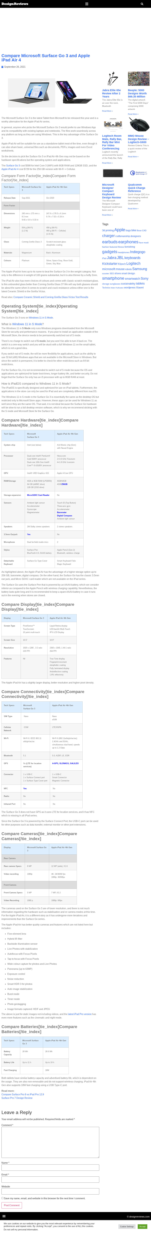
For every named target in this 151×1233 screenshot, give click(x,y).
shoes (118, 273)
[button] (86, 3)
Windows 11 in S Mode (41, 317)
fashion (105, 247)
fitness (121, 247)
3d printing (108, 230)
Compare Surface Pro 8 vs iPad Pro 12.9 (22, 1094)
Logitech (133, 263)
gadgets (109, 251)
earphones (128, 241)
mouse (120, 269)
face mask (144, 243)
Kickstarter (109, 263)
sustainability (128, 283)
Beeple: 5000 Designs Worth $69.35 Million (137, 93)
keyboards (132, 258)
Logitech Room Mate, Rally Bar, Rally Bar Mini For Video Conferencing (112, 142)
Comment (7, 1125)
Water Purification (117, 288)
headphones (123, 252)
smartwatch (132, 278)
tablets (140, 283)
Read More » (107, 111)
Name (5, 1163)
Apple (119, 229)
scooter (105, 273)
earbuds (110, 241)
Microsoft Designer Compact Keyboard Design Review (111, 191)
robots (128, 269)
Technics (106, 288)
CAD (144, 230)
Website (5, 1186)
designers (136, 236)
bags (128, 230)
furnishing (130, 247)
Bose (139, 230)
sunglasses (115, 284)
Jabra (111, 258)
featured (113, 247)
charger (108, 236)
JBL (120, 257)
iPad (104, 258)
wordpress (130, 287)
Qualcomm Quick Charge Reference (136, 188)
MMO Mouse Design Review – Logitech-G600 (138, 139)
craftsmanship (122, 236)
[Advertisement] (75, 30)
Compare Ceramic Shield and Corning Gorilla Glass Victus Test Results (51, 297)
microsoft (108, 269)
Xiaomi (140, 287)
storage (105, 284)
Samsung (139, 269)
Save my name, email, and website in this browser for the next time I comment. (44, 1198)
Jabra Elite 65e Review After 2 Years (111, 93)
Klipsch (122, 264)
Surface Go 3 (13, 165)
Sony (144, 278)
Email (5, 1174)
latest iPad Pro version (80, 1014)
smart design (128, 273)
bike (133, 230)
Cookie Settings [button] (127, 1226)
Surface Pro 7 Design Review (16, 1098)
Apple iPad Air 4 (9, 169)
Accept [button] (142, 1226)
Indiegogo (137, 252)
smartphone (113, 278)
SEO (112, 273)
